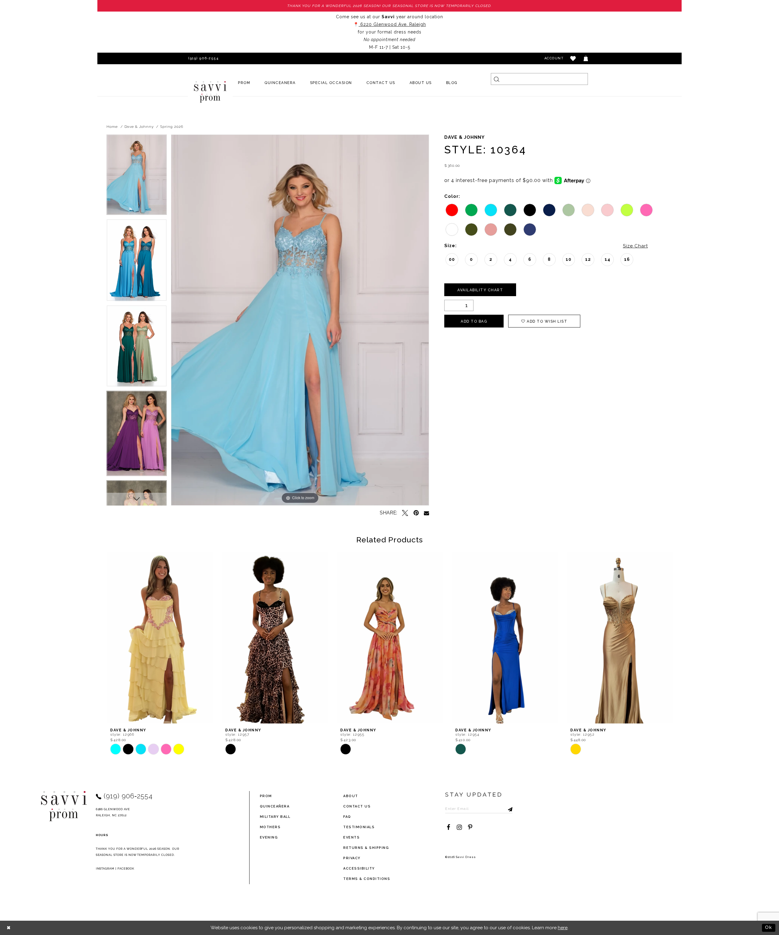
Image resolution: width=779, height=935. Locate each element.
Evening (269, 837)
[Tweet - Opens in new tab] (405, 513)
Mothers (270, 827)
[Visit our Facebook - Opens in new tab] (448, 827)
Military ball (275, 817)
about (350, 796)
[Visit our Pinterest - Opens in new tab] (470, 827)
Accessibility (359, 868)
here (563, 927)
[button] (573, 58)
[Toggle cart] (586, 58)
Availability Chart (480, 290)
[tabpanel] (137, 177)
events (351, 837)
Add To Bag (474, 321)
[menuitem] (244, 83)
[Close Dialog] (9, 928)
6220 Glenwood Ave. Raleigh (392, 24)
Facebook (125, 868)
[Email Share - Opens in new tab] (426, 513)
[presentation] (160, 637)
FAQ (347, 817)
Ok (768, 927)
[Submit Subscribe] (507, 808)
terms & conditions (366, 879)
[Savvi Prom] (210, 92)
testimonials (359, 827)
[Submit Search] (497, 79)
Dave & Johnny (139, 126)
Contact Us (357, 806)
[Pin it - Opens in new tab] (416, 513)
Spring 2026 (171, 126)
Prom (266, 796)
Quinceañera (275, 806)
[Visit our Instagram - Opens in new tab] (459, 827)
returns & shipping (366, 848)
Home (112, 126)
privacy (352, 858)
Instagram (105, 868)
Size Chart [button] (635, 246)
